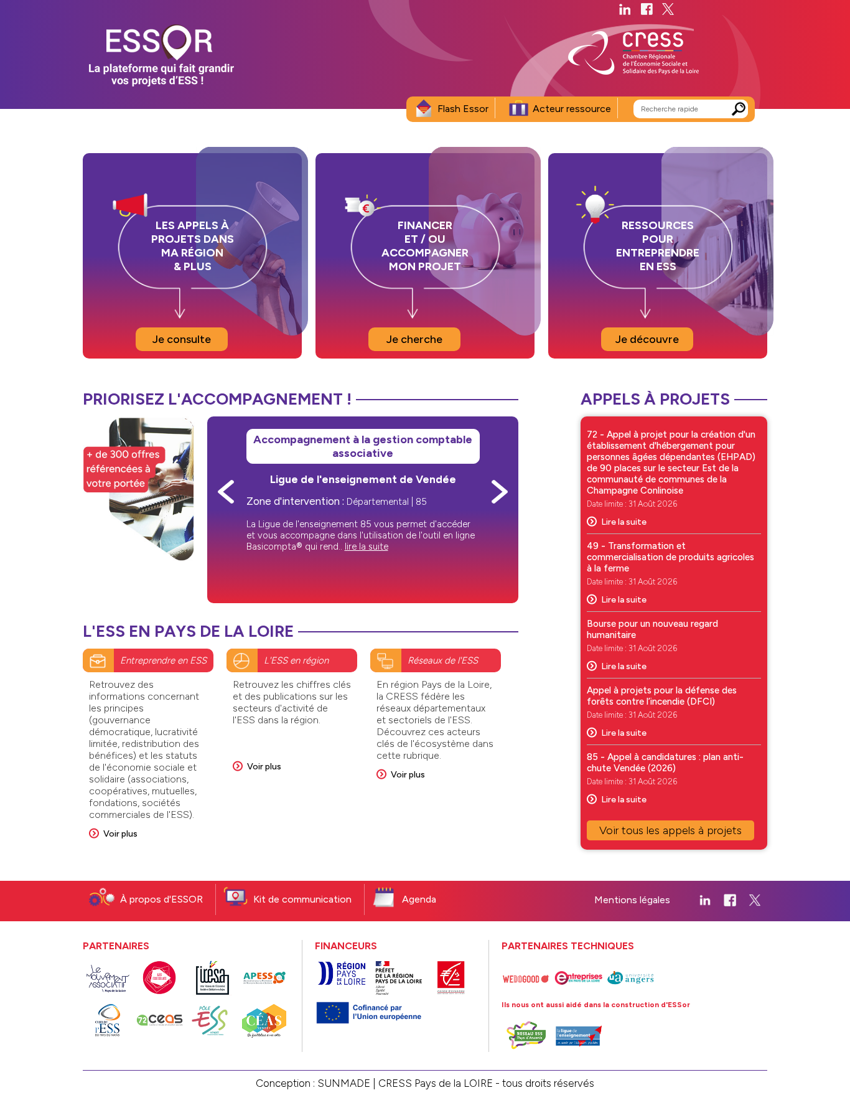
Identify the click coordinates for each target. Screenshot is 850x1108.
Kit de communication (302, 899)
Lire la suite (624, 522)
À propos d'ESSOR (161, 899)
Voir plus (120, 834)
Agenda (419, 899)
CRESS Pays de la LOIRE (435, 1083)
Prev (225, 491)
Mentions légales (632, 900)
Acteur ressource (572, 109)
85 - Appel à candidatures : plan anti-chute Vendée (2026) (665, 762)
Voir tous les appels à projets (670, 830)
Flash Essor (462, 109)
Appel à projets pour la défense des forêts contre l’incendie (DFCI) (662, 696)
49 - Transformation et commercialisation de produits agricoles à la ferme (670, 557)
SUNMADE (343, 1083)
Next (499, 491)
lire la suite (366, 546)
